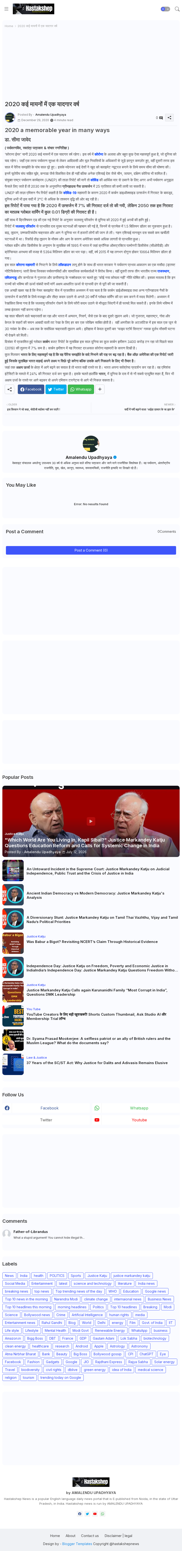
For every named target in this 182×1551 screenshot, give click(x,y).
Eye (163, 1354)
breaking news (16, 1291)
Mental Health (55, 1330)
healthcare (40, 1346)
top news (42, 1291)
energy (117, 1323)
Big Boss (80, 1354)
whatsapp (139, 1108)
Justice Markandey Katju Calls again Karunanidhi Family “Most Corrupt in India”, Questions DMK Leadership (97, 992)
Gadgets (52, 1362)
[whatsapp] (102, 1514)
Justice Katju (97, 1276)
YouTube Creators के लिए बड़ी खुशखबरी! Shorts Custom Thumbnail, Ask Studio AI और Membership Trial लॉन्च (96, 1016)
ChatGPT (147, 1354)
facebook (50, 1108)
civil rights (53, 1370)
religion (11, 1377)
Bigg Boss (35, 1338)
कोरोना (99, 154)
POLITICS (57, 1276)
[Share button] (100, 389)
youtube (139, 1120)
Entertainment (42, 1283)
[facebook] (80, 1514)
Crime (60, 1315)
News (9, 1276)
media (140, 1315)
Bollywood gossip (108, 1354)
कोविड (95, 180)
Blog (72, 1323)
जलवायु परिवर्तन (25, 226)
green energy (95, 1370)
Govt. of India (152, 1323)
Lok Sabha (129, 1338)
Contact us (90, 1535)
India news (146, 1283)
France (67, 1338)
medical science (150, 1370)
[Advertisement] (91, 64)
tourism (28, 1377)
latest (63, 1283)
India (23, 1276)
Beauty (61, 1354)
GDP (83, 1338)
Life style (12, 1330)
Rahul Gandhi (52, 1323)
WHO (113, 1291)
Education (131, 1291)
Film (133, 1323)
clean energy (15, 1346)
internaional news (127, 1299)
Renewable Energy (110, 1330)
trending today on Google (61, 1377)
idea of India (122, 1370)
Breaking (150, 1307)
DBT (52, 1338)
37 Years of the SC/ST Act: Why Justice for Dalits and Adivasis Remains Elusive (97, 1063)
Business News (159, 1299)
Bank (46, 1354)
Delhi (101, 1323)
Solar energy (164, 1362)
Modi (168, 1307)
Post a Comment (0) (91, 550)
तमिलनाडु (11, 277)
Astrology (117, 1346)
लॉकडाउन (64, 264)
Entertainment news (20, 1323)
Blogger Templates (77, 1544)
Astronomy (139, 1346)
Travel (10, 1370)
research (62, 1346)
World (86, 1323)
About (70, 1535)
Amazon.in (13, 1338)
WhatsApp (139, 1330)
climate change (96, 1299)
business (161, 1330)
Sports (76, 1276)
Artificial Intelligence (87, 1315)
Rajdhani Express (108, 1362)
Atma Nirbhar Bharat (20, 1354)
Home (9, 26)
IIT (171, 1323)
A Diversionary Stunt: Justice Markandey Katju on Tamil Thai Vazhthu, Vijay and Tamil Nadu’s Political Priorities (102, 919)
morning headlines (72, 1307)
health (38, 1276)
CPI (130, 1354)
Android (82, 1346)
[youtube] (95, 1514)
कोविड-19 (69, 192)
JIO (86, 1362)
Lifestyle (31, 1330)
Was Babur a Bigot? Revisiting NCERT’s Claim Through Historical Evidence (92, 942)
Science (11, 1315)
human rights (119, 1315)
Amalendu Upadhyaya (89, 457)
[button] (165, 9)
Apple (99, 1346)
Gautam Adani (103, 1338)
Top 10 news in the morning (26, 1299)
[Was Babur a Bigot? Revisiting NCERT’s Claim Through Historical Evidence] (13, 943)
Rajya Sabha (138, 1362)
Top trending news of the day (78, 1291)
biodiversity (30, 1370)
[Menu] (6, 9)
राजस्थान (163, 271)
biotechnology (155, 1338)
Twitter (46, 1120)
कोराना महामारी (25, 264)
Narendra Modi (66, 1299)
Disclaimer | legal (118, 1535)
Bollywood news (37, 1315)
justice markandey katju (132, 1276)
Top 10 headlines (123, 1307)
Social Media (15, 1283)
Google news (155, 1291)
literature (125, 1283)
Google (71, 1362)
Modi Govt (81, 1330)
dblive (72, 1370)
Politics (98, 1307)
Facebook (13, 1362)
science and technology (93, 1283)
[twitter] (87, 1514)
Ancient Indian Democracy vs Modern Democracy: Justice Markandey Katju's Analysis (95, 895)
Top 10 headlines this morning (28, 1307)
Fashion (33, 1362)
